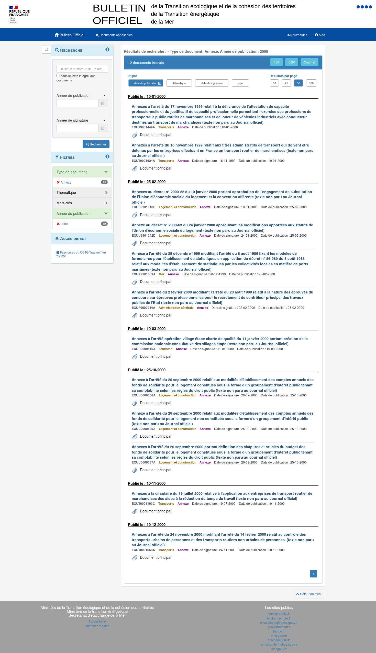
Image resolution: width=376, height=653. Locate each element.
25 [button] (286, 83)
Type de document (72, 171)
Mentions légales (97, 626)
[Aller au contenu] (363, 6)
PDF (276, 62)
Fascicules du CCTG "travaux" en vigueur (81, 253)
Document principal (155, 134)
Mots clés (64, 202)
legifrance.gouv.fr (279, 618)
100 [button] (311, 83)
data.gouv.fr (279, 635)
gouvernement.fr (279, 627)
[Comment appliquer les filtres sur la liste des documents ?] (107, 157)
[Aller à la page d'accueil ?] (370, 6)
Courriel (309, 62)
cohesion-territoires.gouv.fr (278, 644)
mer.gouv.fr (278, 649)
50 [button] (298, 83)
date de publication (145, 83)
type (240, 83)
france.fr (278, 631)
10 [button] (274, 83)
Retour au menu (311, 594)
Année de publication (74, 213)
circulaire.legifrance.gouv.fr (278, 622)
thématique (179, 83)
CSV (292, 62)
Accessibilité (97, 621)
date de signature (212, 83)
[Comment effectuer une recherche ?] (107, 50)
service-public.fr (279, 613)
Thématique (66, 192)
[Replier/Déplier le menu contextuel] (46, 50)
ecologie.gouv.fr (279, 640)
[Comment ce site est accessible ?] (359, 6)
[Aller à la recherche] (367, 6)
